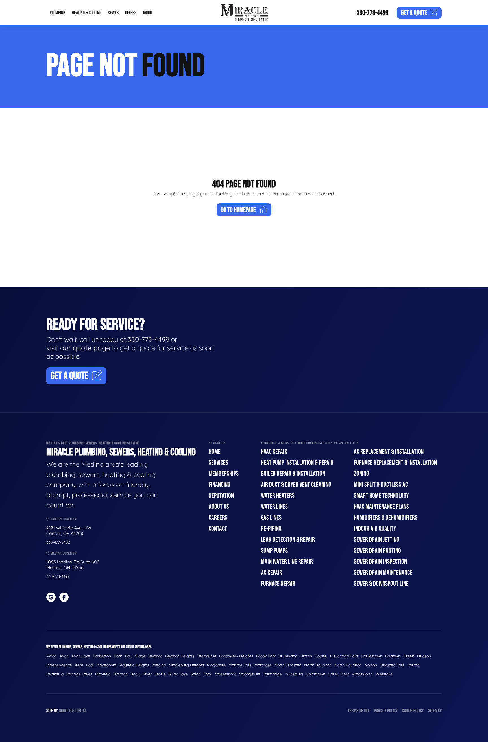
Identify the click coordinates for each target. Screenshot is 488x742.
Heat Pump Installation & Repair (297, 463)
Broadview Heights (236, 656)
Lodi (89, 665)
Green (408, 656)
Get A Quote (69, 376)
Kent (79, 665)
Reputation (221, 496)
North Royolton (348, 665)
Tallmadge (272, 674)
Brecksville (206, 656)
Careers (218, 518)
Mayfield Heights (134, 665)
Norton (371, 665)
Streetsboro (225, 674)
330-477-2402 (58, 542)
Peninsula (55, 674)
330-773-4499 (372, 13)
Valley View (338, 674)
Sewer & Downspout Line (381, 584)
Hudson (424, 656)
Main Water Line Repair (287, 562)
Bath (118, 656)
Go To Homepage (238, 210)
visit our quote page (78, 348)
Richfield (102, 674)
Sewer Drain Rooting (377, 551)
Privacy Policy (386, 711)
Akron (51, 656)
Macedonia (106, 665)
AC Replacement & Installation (389, 452)
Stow (207, 674)
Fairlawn (392, 656)
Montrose (263, 665)
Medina (159, 665)
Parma (413, 665)
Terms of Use (359, 711)
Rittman (120, 674)
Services (218, 463)
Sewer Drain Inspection (380, 562)
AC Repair (271, 573)
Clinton (306, 656)
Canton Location (63, 519)
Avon (64, 656)
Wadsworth (362, 674)
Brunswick (287, 656)
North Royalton (318, 665)
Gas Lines (271, 518)
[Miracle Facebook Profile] (64, 597)
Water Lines (274, 507)
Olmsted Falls (392, 665)
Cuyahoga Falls (344, 656)
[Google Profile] (51, 597)
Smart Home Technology (381, 496)
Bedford (155, 656)
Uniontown (315, 674)
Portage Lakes (79, 674)
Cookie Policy (413, 711)
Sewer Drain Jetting (376, 540)
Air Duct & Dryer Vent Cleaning (296, 485)
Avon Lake (80, 656)
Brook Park (266, 656)
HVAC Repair (274, 452)
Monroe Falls (240, 665)
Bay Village (135, 656)
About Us (219, 507)
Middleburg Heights (186, 665)
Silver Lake (178, 674)
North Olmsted (287, 665)
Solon (196, 674)
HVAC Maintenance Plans (381, 507)
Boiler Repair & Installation (293, 474)
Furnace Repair (278, 584)
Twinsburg (294, 674)
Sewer (113, 13)
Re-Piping (271, 529)
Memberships (224, 474)
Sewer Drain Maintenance (383, 573)
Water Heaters (278, 496)
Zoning (361, 474)
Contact (218, 529)
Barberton (102, 656)
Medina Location (63, 553)
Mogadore (216, 665)
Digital (80, 711)
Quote (414, 13)
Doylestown (371, 656)
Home (215, 452)
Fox (72, 711)
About (148, 13)
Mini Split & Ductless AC (381, 485)
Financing (219, 485)
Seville (160, 674)
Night (63, 711)
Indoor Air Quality (375, 529)
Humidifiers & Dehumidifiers (385, 518)
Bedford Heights (180, 656)
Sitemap (435, 711)
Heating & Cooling (86, 13)
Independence (59, 665)
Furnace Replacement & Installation (395, 463)
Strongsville (249, 674)
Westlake (384, 674)
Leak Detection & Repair (288, 540)
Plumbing (57, 13)
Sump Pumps (274, 551)
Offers (130, 13)
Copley (321, 656)
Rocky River (141, 674)
